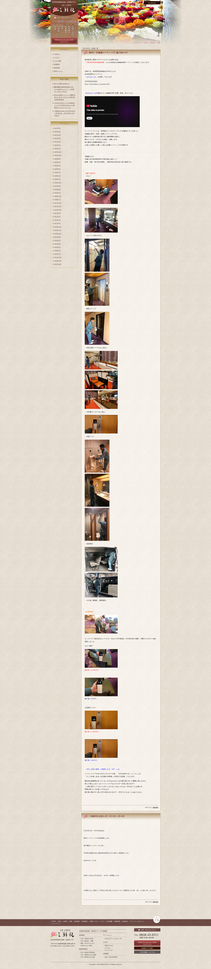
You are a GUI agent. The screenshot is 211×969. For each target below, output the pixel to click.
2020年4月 (57, 169)
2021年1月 (57, 148)
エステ (102, 921)
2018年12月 (57, 196)
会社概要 (109, 921)
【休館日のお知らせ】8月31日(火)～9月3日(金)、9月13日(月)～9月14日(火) (64, 113)
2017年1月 (57, 223)
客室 (70, 921)
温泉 (59, 921)
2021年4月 (57, 138)
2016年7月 (57, 240)
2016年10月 (57, 233)
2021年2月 (57, 145)
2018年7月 (57, 199)
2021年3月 (57, 141)
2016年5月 (57, 247)
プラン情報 (57, 61)
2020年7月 (57, 162)
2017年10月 (57, 210)
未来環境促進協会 (91, 81)
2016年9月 (57, 237)
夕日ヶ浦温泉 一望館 (87, 941)
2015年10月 (57, 264)
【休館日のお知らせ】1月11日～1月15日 (107, 816)
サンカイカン (109, 950)
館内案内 (77, 921)
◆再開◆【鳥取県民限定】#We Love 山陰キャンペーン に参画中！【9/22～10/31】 (64, 89)
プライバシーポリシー (137, 921)
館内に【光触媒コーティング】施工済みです (108, 53)
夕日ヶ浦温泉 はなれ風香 (88, 955)
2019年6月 (57, 189)
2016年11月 (57, 230)
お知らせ (57, 54)
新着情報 (155, 807)
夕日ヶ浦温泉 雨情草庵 (88, 952)
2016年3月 (57, 250)
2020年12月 (57, 152)
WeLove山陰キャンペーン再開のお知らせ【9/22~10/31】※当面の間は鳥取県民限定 (64, 97)
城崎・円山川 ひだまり (88, 943)
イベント (57, 57)
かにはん (107, 948)
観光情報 (57, 67)
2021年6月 (57, 135)
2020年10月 (57, 155)
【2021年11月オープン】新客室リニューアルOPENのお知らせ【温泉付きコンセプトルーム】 (64, 105)
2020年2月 (57, 176)
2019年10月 (57, 182)
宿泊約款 (125, 921)
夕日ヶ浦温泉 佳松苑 (87, 938)
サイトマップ (56, 923)
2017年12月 (57, 203)
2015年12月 (57, 257)
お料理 (65, 921)
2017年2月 (57, 220)
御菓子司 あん (109, 945)
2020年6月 (57, 165)
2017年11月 (57, 206)
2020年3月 (57, 172)
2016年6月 (57, 244)
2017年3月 (57, 216)
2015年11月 (57, 261)
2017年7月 (57, 213)
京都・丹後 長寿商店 (111, 957)
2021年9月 (57, 128)
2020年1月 (57, 179)
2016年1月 (57, 254)
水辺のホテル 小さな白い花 (113, 938)
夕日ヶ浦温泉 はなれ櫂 (88, 957)
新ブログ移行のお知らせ (61, 83)
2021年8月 (57, 131)
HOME (54, 921)
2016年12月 (57, 227)
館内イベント (58, 71)
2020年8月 (57, 159)
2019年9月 (57, 186)
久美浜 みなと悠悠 (86, 945)
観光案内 (85, 921)
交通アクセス (94, 921)
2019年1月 (57, 192)
